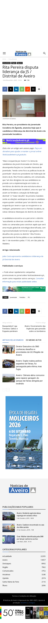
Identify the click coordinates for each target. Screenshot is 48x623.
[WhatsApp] (21, 89)
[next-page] (7, 389)
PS (29, 297)
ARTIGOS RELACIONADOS (13, 340)
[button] (44, 53)
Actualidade (12, 59)
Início (4, 59)
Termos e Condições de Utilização (24, 596)
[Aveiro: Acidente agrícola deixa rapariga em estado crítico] (8, 516)
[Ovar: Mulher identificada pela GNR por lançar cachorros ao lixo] (8, 539)
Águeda (20, 63)
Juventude (13, 297)
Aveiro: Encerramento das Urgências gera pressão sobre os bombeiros (35, 328)
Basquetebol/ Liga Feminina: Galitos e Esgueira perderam (10, 328)
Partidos (22, 297)
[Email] (33, 89)
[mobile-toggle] (4, 53)
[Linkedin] (16, 89)
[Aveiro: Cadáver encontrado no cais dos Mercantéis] (8, 528)
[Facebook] (4, 89)
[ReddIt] (27, 89)
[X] (10, 89)
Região (14, 63)
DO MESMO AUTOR (33, 340)
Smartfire (24, 603)
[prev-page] (4, 389)
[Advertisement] (24, 24)
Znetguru (32, 603)
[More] (39, 89)
